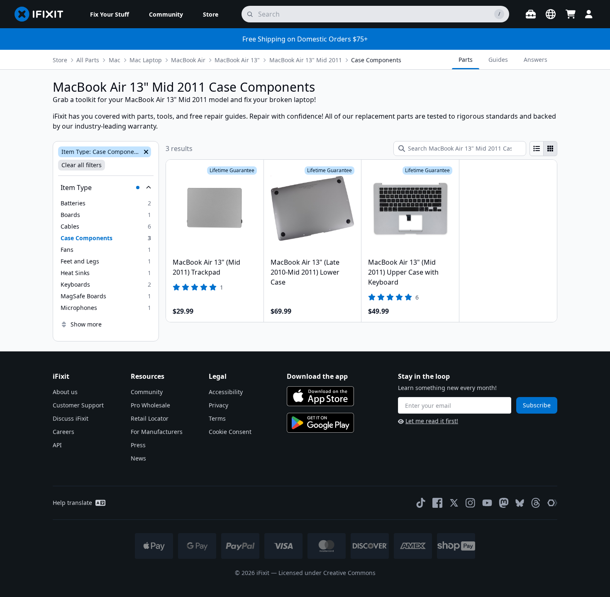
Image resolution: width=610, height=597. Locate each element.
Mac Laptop (145, 60)
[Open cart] (570, 14)
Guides (498, 59)
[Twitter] (454, 503)
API (57, 445)
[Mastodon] (504, 503)
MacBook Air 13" (237, 60)
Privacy (218, 405)
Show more (86, 324)
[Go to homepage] (42, 14)
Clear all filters (81, 165)
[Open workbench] (530, 14)
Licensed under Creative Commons (327, 573)
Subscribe (537, 405)
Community (147, 392)
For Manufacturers (157, 432)
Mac (114, 60)
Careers (63, 432)
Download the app (317, 376)
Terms (217, 418)
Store (60, 60)
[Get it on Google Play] (320, 423)
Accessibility (226, 392)
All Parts (87, 60)
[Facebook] (437, 503)
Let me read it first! (431, 421)
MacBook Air (188, 60)
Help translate (72, 503)
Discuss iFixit (70, 418)
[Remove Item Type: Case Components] (145, 152)
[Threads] (536, 503)
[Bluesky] (519, 503)
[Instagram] (471, 503)
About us (65, 392)
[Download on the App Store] (320, 396)
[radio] (536, 148)
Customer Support (78, 405)
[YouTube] (487, 503)
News (138, 458)
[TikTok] (421, 503)
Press (138, 445)
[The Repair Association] (552, 503)
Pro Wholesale (150, 405)
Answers (535, 59)
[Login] (588, 14)
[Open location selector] (550, 14)
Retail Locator (149, 418)
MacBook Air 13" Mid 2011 (305, 60)
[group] (543, 148)
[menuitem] (109, 14)
